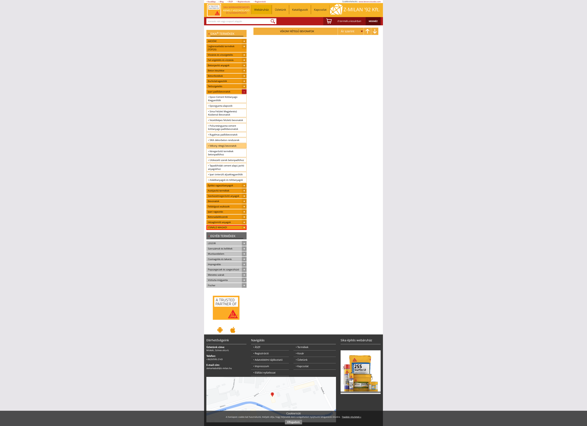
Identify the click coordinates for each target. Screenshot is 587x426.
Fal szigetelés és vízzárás (221, 59)
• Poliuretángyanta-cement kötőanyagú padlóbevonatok (223, 127)
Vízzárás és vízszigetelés (220, 54)
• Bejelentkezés (243, 1)
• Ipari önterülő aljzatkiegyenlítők (225, 174)
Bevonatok (213, 201)
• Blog (221, 1)
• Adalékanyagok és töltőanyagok (225, 179)
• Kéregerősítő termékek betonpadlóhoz (220, 153)
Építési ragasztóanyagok (220, 185)
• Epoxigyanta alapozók (220, 105)
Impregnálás (214, 264)
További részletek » (351, 416)
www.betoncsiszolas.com (370, 1)
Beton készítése (216, 70)
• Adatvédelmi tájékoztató (268, 359)
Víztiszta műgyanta (218, 280)
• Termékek (302, 347)
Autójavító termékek (218, 190)
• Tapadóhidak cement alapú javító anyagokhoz (226, 167)
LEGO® (212, 243)
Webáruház (261, 9)
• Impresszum (261, 366)
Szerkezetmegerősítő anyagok (223, 195)
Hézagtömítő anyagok (219, 222)
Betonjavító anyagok (218, 65)
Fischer (211, 285)
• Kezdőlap (211, 1)
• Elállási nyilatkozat (264, 372)
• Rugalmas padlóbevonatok (223, 134)
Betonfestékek (215, 75)
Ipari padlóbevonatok (219, 91)
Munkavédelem (216, 253)
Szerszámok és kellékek (220, 248)
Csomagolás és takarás (220, 259)
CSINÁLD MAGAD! (217, 227)
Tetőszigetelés (215, 86)
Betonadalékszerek (218, 216)
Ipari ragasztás (215, 211)
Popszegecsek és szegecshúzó (223, 269)
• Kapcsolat (302, 366)
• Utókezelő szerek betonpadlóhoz (226, 160)
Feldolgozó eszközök (219, 206)
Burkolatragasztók (217, 81)
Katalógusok (300, 9)
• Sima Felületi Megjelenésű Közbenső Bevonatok (222, 113)
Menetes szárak (216, 274)
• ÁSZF (230, 1)
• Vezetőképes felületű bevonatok (225, 120)
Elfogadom (293, 422)
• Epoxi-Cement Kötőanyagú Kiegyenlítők (222, 98)
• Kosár (300, 353)
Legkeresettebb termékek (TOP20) (221, 48)
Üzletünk (280, 9)
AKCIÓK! (212, 41)
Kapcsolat (320, 9)
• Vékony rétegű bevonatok (222, 145)
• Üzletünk (301, 359)
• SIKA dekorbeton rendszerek (223, 140)
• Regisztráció (260, 1)
